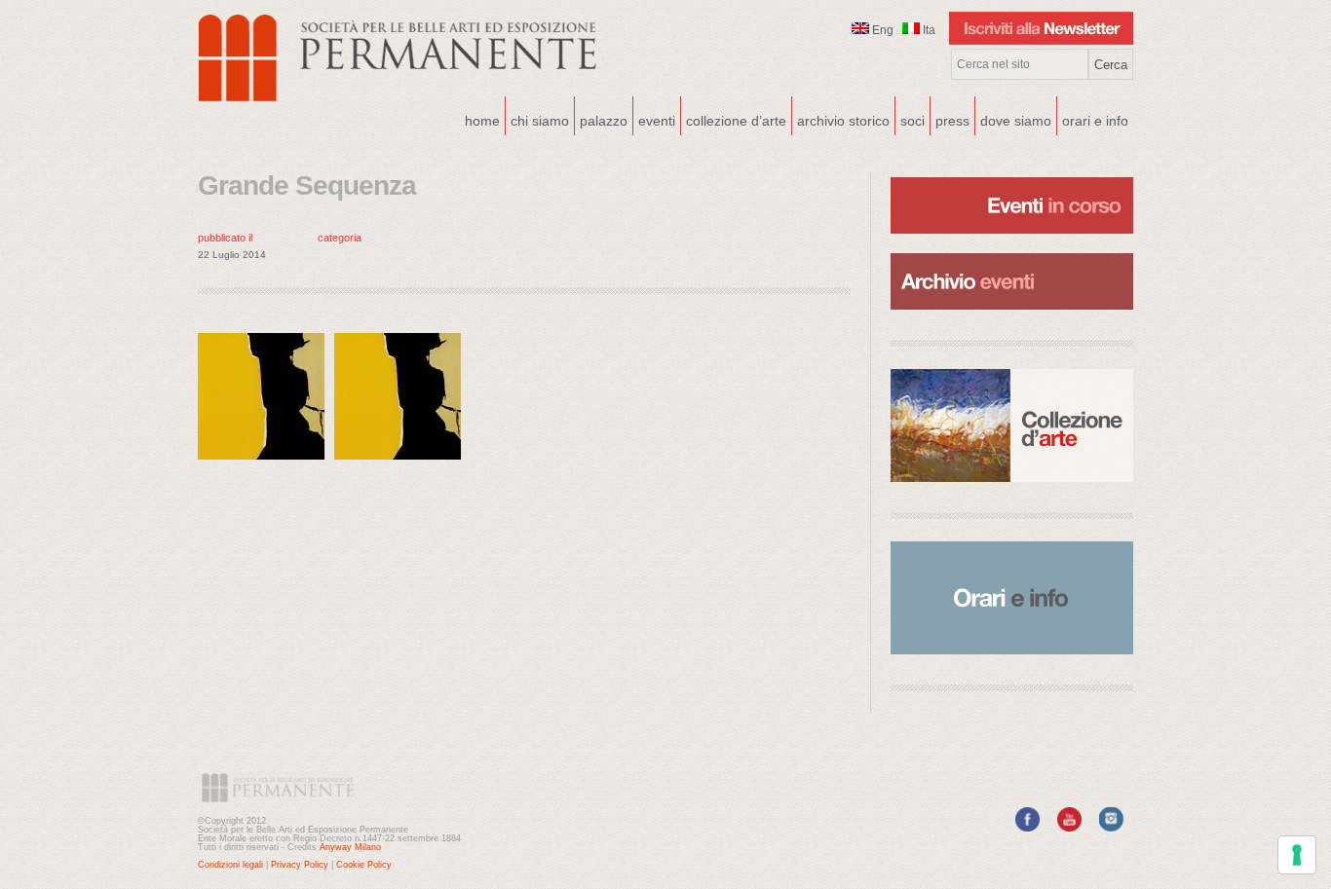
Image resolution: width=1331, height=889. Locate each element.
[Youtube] (1069, 827)
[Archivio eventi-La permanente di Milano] (1012, 251)
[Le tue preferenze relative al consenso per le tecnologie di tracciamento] (1296, 854)
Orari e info (1095, 121)
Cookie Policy (364, 865)
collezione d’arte (736, 121)
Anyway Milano (350, 847)
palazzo (601, 119)
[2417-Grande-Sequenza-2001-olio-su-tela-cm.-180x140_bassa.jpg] (266, 464)
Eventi (654, 119)
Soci (912, 121)
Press (952, 121)
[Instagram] (1111, 827)
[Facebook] (1027, 827)
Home (482, 121)
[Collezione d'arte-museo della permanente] (1012, 425)
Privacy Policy (299, 865)
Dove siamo (1013, 119)
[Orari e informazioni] (1012, 597)
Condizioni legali (230, 865)
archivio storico (843, 121)
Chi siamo (537, 119)
